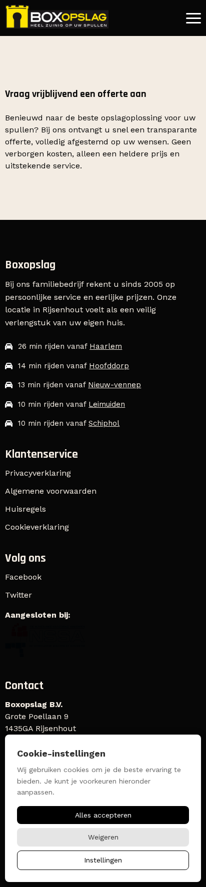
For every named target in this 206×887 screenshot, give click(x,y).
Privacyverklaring (38, 473)
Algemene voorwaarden (50, 491)
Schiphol (104, 423)
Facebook (23, 577)
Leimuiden (106, 404)
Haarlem (106, 346)
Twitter (18, 595)
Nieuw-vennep (114, 384)
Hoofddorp (109, 365)
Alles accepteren (103, 815)
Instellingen (103, 860)
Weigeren (103, 837)
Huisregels (25, 509)
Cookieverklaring (37, 527)
